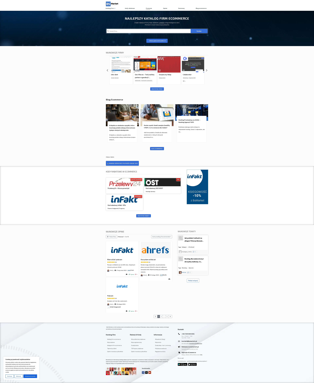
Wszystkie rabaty (143, 216)
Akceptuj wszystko (30, 376)
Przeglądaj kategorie (156, 41)
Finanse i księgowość (113, 208)
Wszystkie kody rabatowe (138, 339)
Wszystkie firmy (157, 89)
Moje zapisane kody (136, 342)
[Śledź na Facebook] (143, 372)
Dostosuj (9, 376)
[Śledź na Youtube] (149, 372)
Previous (107, 70)
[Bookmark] (112, 70)
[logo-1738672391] (113, 56)
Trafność (191, 247)
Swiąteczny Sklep (141, 75)
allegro (184, 247)
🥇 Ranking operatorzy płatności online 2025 (122, 163)
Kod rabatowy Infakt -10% (117, 205)
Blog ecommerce (201, 8)
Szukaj (199, 31)
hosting (185, 268)
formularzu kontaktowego (195, 343)
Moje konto (158, 342)
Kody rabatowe (130, 8)
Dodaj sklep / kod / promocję (163, 345)
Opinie (165, 8)
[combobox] (149, 31)
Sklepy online (138, 77)
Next (206, 70)
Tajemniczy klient (111, 348)
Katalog (110, 8)
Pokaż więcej (193, 280)
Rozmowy (181, 8)
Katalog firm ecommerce (114, 339)
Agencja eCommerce (189, 352)
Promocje (149, 8)
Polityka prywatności (161, 348)
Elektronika (113, 80)
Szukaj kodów (135, 345)
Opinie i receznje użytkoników (115, 351)
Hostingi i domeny (150, 191)
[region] (21, 368)
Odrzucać (18, 376)
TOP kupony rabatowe (137, 348)
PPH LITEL (186, 75)
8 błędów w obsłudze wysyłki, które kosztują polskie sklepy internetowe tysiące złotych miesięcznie (122, 128)
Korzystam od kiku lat (148, 259)
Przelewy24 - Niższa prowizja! (118, 188)
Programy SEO (168, 77)
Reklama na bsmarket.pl (190, 347)
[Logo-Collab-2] (161, 58)
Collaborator (163, 75)
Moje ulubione (111, 342)
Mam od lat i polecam (114, 259)
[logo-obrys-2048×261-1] (137, 58)
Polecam (110, 296)
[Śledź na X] (146, 372)
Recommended (161, 236)
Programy (122, 208)
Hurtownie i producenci (122, 80)
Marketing (161, 77)
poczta (191, 268)
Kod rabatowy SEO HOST (154, 188)
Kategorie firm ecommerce (114, 345)
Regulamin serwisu (160, 351)
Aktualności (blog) (160, 339)
